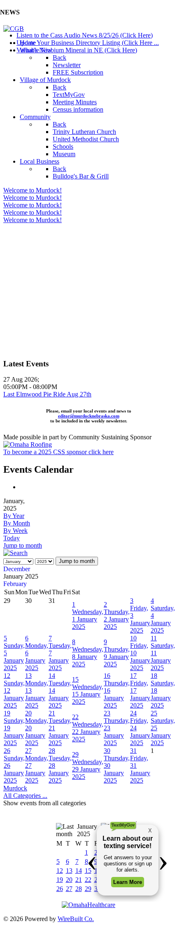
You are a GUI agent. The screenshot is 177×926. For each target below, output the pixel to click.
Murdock (15, 788)
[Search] (15, 552)
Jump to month (22, 545)
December (16, 568)
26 (59, 888)
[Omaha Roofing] (27, 444)
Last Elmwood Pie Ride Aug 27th (47, 394)
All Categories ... (25, 795)
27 (69, 888)
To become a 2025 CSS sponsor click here (58, 451)
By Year (13, 515)
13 (69, 870)
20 (69, 879)
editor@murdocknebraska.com (88, 415)
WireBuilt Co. (76, 918)
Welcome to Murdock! (32, 190)
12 (59, 870)
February (15, 583)
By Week (15, 530)
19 (59, 879)
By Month (16, 523)
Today (11, 538)
